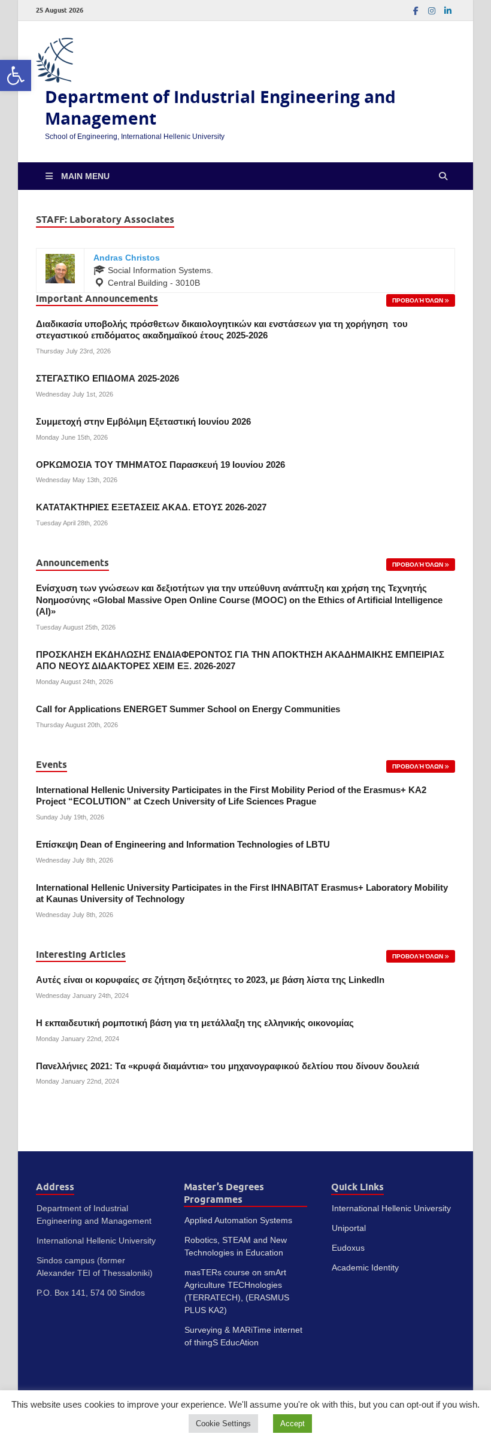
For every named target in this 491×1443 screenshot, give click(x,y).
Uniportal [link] (349, 1228)
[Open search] (443, 176)
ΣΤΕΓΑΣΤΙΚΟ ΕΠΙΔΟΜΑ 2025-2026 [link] (107, 378)
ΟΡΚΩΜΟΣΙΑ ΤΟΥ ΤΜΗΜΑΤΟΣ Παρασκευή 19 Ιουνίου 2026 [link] (160, 465)
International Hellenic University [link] (391, 1208)
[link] (15, 75)
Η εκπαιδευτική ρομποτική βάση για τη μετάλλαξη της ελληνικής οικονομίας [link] (195, 1023)
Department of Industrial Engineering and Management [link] (220, 107)
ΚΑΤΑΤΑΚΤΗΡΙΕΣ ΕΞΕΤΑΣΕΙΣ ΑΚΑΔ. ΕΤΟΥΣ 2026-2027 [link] (151, 507)
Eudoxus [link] (348, 1248)
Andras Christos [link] (126, 257)
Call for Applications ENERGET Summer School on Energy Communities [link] (188, 709)
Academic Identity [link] (365, 1267)
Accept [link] (292, 1423)
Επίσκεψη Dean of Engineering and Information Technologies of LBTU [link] (183, 844)
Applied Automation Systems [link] (238, 1220)
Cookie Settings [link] (223, 1423)
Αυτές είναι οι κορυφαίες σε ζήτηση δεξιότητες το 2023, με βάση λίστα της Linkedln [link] (210, 980)
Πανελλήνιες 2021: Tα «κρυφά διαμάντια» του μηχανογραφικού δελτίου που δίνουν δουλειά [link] (227, 1066)
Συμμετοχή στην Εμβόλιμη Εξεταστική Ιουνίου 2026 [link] (143, 421)
